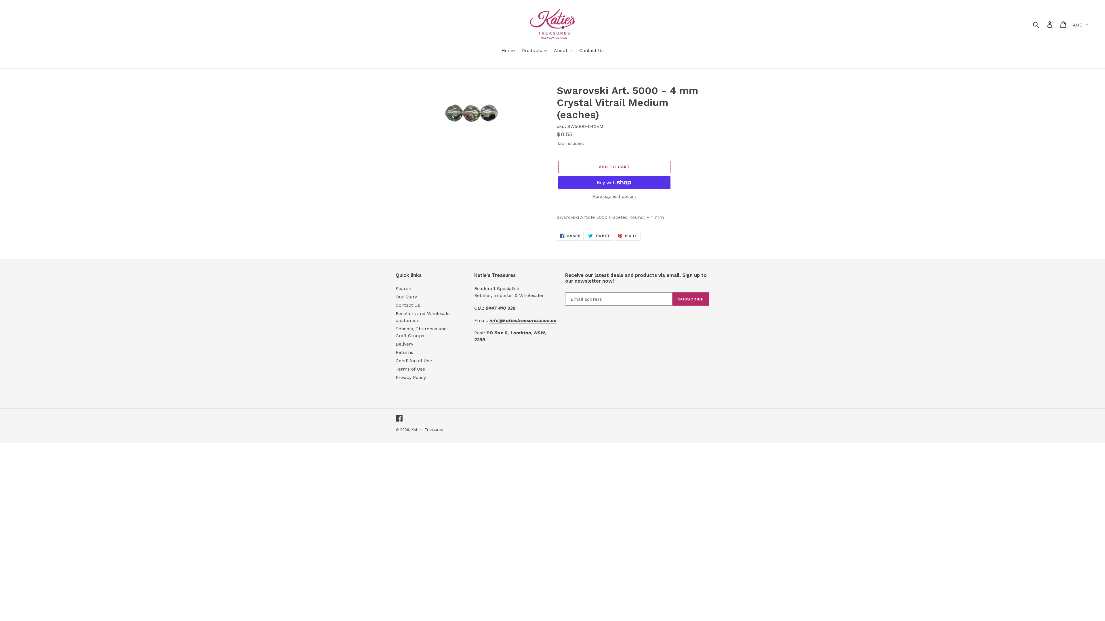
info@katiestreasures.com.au (523, 320)
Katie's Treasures (427, 430)
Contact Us (408, 305)
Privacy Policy (411, 377)
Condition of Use (414, 360)
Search (403, 288)
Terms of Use (410, 369)
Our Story (406, 297)
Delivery (404, 344)
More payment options (614, 196)
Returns (404, 352)
